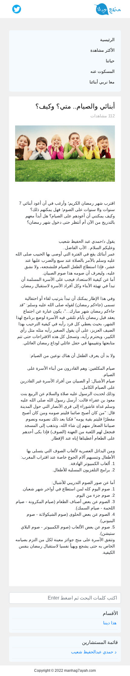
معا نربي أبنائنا (102, 82)
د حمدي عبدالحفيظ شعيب (93, 651)
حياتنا (110, 60)
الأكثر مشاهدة (102, 50)
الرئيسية (107, 39)
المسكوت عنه (102, 71)
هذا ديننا (109, 622)
